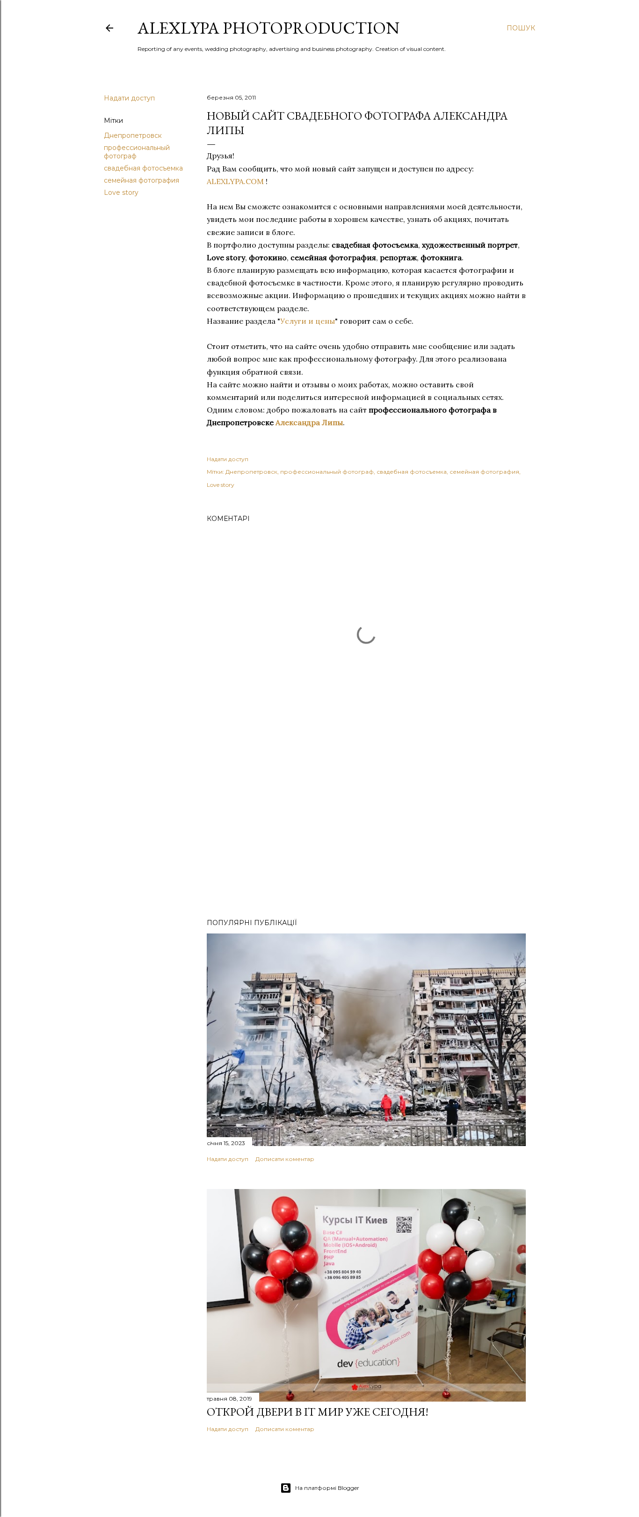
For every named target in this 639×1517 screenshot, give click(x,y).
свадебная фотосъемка (143, 168)
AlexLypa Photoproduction (268, 28)
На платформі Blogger (327, 1487)
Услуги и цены (307, 321)
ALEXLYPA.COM (235, 181)
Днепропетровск (133, 135)
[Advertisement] (366, 829)
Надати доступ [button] (129, 98)
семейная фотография (141, 180)
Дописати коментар (284, 1158)
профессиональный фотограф (327, 471)
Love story (121, 192)
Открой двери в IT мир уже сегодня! (317, 1411)
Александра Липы (309, 422)
